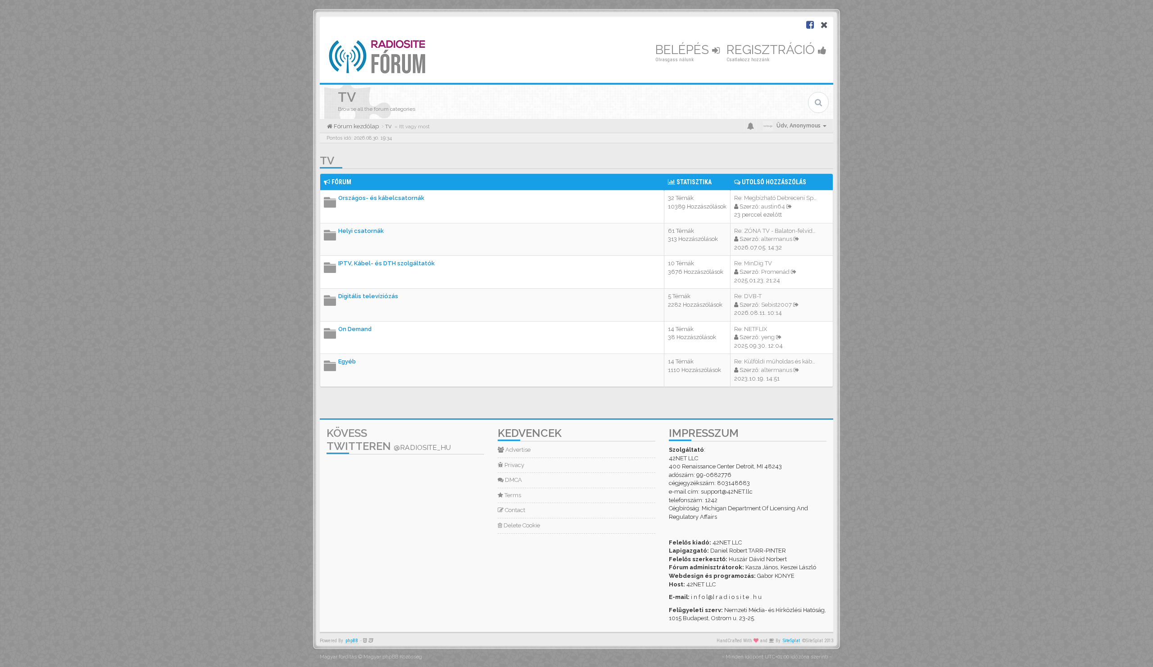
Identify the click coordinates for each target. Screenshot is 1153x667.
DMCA (513, 479)
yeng (768, 337)
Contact (514, 510)
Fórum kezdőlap (355, 126)
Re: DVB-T (748, 296)
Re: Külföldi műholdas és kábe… (776, 361)
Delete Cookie (521, 525)
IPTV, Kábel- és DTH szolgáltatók (386, 263)
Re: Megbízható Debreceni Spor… (778, 198)
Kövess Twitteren (389, 440)
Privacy (513, 465)
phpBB (351, 641)
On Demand (355, 329)
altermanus (776, 239)
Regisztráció (772, 49)
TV (327, 160)
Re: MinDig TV (753, 263)
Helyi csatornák (361, 230)
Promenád (775, 271)
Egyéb (347, 361)
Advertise (517, 449)
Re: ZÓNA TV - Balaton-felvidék (776, 230)
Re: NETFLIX (750, 329)
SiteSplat (791, 641)
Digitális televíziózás (368, 296)
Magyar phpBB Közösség (392, 657)
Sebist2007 (776, 304)
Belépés (683, 49)
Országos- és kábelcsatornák (381, 198)
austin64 (773, 206)
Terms (512, 495)
